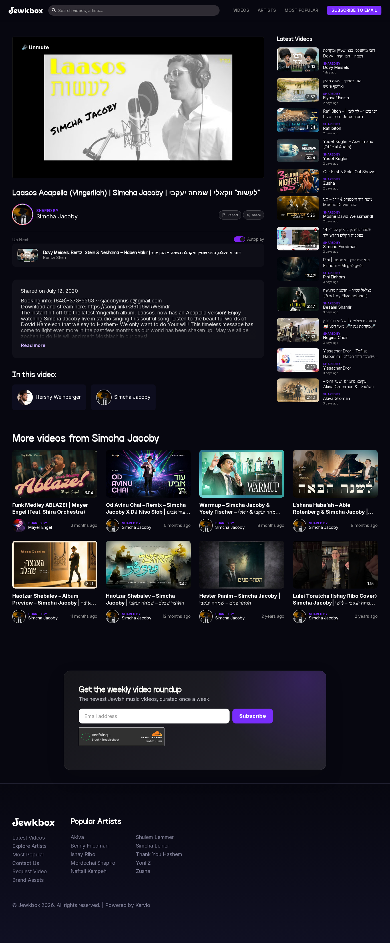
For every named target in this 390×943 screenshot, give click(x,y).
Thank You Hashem (159, 854)
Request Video (29, 871)
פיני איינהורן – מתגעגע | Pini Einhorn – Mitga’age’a (346, 262)
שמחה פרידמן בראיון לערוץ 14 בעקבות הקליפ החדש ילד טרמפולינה (347, 232)
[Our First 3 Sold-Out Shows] (298, 181)
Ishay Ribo (83, 854)
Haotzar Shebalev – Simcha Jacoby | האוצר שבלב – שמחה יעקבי (145, 599)
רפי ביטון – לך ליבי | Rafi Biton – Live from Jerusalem (350, 114)
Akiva (77, 837)
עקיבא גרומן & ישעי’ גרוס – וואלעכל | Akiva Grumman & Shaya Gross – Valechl (348, 384)
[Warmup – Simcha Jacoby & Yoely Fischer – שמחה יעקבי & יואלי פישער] (241, 474)
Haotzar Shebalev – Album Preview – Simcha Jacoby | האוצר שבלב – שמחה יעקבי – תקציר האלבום (53, 600)
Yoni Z (143, 863)
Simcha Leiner (152, 846)
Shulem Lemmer (155, 837)
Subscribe (252, 716)
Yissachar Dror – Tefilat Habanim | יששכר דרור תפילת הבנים (348, 353)
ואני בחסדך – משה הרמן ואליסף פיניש (342, 83)
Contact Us (25, 863)
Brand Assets (28, 880)
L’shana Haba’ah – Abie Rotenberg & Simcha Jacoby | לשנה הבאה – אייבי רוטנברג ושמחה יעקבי (334, 509)
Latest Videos (28, 838)
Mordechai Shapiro (93, 863)
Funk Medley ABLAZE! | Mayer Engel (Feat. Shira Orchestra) (50, 508)
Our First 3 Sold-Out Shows (349, 171)
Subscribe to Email (354, 10)
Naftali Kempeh (88, 871)
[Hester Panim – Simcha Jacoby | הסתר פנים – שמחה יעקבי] (241, 565)
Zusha (143, 871)
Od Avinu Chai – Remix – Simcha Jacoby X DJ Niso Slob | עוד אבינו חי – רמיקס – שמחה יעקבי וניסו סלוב (146, 509)
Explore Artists (29, 846)
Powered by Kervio (127, 905)
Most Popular (301, 10)
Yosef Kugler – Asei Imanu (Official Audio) (348, 144)
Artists (267, 10)
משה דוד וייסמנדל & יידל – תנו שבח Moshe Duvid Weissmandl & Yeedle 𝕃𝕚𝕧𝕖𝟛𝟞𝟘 (347, 202)
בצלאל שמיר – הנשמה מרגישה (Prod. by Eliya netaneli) (347, 293)
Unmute (35, 47)
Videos (241, 10)
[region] (138, 107)
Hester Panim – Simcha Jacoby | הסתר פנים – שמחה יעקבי (239, 599)
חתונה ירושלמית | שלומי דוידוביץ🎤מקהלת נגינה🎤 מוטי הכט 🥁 (349, 323)
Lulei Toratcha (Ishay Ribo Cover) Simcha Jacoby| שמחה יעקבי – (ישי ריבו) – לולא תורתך (335, 600)
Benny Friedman (89, 846)
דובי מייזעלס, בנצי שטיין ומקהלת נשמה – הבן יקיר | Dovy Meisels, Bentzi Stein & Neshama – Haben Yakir (349, 53)
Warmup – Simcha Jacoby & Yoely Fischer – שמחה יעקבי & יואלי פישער (239, 509)
